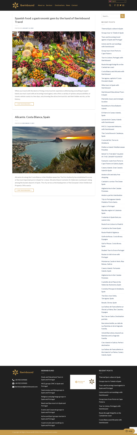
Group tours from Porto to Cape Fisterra (111, 52)
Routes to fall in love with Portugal (110, 255)
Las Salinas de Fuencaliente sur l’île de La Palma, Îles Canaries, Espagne (112, 309)
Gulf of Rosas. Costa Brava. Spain (111, 244)
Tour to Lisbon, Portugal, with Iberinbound (112, 58)
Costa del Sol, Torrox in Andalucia (109, 141)
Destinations (60, 5)
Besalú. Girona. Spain (109, 303)
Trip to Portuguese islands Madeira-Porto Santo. (111, 200)
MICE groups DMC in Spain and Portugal (52, 385)
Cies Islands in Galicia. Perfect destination (112, 343)
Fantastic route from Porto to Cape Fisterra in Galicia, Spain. (112, 162)
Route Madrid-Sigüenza (110, 232)
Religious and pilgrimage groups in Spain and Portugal (53, 398)
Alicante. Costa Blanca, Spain (32, 117)
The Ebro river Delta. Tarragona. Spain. (109, 297)
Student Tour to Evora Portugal (112, 250)
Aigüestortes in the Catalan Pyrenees (111, 189)
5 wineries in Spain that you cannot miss (111, 218)
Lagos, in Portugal (108, 206)
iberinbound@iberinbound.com (26, 387)
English (113, 1)
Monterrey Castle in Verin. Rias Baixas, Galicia (112, 262)
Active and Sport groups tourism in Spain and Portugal (53, 417)
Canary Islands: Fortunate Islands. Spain (110, 269)
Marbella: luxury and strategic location (112, 100)
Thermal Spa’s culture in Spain (112, 29)
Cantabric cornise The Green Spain (112, 182)
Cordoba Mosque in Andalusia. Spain (112, 290)
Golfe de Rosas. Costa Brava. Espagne (112, 237)
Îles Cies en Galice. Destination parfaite (112, 317)
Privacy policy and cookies (48, 432)
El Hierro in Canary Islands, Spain (111, 114)
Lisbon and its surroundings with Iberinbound (111, 45)
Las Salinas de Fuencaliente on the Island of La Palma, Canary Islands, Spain (112, 352)
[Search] (110, 5)
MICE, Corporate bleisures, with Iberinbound (111, 127)
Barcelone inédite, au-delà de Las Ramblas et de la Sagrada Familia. (112, 326)
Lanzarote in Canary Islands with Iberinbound (111, 120)
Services (49, 5)
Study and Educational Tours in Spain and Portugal (52, 378)
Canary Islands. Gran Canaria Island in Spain (111, 169)
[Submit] (122, 16)
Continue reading (24, 104)
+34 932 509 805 (20, 380)
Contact (74, 5)
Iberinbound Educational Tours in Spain (112, 93)
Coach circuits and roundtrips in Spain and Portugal (52, 424)
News (68, 5)
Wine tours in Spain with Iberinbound (110, 86)
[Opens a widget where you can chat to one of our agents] (129, 431)
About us (41, 5)
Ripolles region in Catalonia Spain (111, 211)
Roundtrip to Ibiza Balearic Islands (111, 107)
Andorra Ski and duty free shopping (110, 175)
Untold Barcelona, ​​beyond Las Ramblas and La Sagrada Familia (112, 335)
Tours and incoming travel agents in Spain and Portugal (111, 38)
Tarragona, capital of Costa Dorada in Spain (111, 79)
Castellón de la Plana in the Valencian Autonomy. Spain (111, 283)
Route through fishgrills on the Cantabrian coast (112, 65)
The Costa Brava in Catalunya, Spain (112, 134)
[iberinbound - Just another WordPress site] (23, 5)
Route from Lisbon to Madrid (112, 224)
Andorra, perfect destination (111, 195)
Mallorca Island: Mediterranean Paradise (113, 148)
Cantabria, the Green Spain (111, 228)
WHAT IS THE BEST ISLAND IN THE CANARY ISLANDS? (112, 155)
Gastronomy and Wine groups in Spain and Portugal (52, 391)
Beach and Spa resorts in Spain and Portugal (53, 404)
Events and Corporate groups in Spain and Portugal (52, 411)
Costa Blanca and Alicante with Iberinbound (112, 72)
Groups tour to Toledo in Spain (112, 33)
